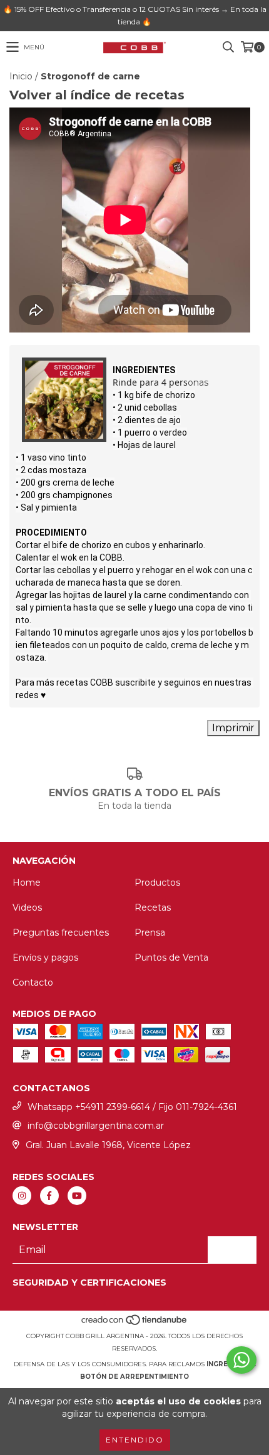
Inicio (21, 76)
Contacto (33, 982)
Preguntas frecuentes (61, 932)
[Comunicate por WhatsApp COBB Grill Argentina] (241, 1360)
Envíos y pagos (45, 957)
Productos (157, 882)
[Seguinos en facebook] (49, 1195)
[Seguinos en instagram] (22, 1195)
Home (27, 882)
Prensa (149, 932)
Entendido (135, 1439)
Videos (27, 907)
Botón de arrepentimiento (134, 1376)
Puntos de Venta (171, 957)
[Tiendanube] (135, 1323)
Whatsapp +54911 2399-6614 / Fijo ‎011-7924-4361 (132, 1106)
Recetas (152, 907)
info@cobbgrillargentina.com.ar (96, 1125)
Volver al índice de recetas (97, 95)
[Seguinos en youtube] (77, 1195)
